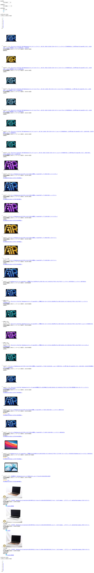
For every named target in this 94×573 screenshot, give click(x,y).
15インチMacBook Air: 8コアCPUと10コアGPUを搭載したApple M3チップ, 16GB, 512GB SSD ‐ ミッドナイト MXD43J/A (38, 432)
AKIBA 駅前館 (10, 506)
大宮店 (8, 530)
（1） (8, 413)
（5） (8, 457)
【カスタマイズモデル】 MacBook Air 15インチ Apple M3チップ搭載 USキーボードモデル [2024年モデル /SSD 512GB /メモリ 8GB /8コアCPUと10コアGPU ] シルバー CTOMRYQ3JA (52, 323)
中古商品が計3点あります (12, 199)
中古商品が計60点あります (12, 458)
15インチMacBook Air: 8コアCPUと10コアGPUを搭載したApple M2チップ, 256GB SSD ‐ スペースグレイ (34, 173)
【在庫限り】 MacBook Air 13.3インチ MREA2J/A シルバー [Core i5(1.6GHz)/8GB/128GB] (30, 476)
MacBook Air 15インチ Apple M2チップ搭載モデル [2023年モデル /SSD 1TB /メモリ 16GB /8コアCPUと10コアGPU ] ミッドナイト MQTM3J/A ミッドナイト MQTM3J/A (48, 281)
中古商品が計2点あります (12, 177)
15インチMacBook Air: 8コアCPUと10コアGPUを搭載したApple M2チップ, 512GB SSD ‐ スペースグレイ (34, 216)
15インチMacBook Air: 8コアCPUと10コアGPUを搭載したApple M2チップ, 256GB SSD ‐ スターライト (34, 237)
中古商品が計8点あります (12, 415)
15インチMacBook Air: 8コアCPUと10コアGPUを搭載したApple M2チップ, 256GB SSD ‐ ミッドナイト (34, 195)
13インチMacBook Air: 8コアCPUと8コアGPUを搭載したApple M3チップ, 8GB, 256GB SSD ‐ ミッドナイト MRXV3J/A (37, 409)
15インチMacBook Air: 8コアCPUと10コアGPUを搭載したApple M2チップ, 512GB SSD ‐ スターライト (34, 260)
